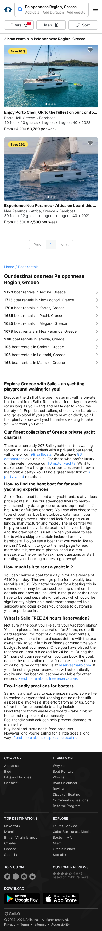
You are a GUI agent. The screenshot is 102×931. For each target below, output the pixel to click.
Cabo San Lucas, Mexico (73, 832)
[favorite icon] (90, 50)
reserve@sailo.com (75, 665)
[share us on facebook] (16, 876)
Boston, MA (62, 837)
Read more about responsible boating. (46, 737)
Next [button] (64, 244)
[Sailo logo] (12, 913)
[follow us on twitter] (7, 876)
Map (48, 25)
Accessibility (60, 924)
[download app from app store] (61, 898)
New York (12, 826)
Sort (86, 25)
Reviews (59, 788)
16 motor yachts (61, 463)
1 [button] (51, 244)
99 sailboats (41, 454)
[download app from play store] (22, 898)
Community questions (70, 800)
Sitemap (40, 924)
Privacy (9, 924)
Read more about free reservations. (48, 678)
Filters (20, 24)
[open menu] (97, 9)
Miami (9, 832)
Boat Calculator (65, 783)
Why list (59, 777)
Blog (7, 771)
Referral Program (66, 806)
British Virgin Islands (20, 837)
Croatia (10, 843)
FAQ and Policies (17, 777)
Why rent (60, 766)
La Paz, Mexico (65, 826)
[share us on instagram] (24, 876)
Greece (10, 849)
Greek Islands (64, 849)
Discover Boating (66, 794)
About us (11, 766)
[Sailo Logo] (8, 9)
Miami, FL (60, 843)
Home (9, 267)
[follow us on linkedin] (32, 876)
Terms (24, 924)
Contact (10, 783)
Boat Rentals (63, 771)
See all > (11, 854)
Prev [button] (37, 244)
